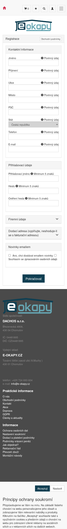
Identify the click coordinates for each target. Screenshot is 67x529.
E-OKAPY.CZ (12, 355)
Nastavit (57, 488)
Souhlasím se (32, 259)
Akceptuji (42, 488)
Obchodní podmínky (50, 38)
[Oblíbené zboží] (36, 8)
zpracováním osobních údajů (40, 259)
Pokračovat (34, 278)
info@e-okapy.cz (20, 383)
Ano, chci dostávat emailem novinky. (33, 255)
